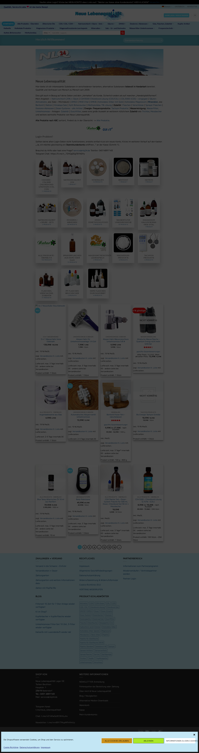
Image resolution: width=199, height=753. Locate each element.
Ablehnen (148, 741)
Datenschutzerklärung (30, 747)
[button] (194, 735)
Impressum (45, 747)
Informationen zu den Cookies (180, 741)
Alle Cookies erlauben (117, 741)
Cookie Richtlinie (11, 747)
